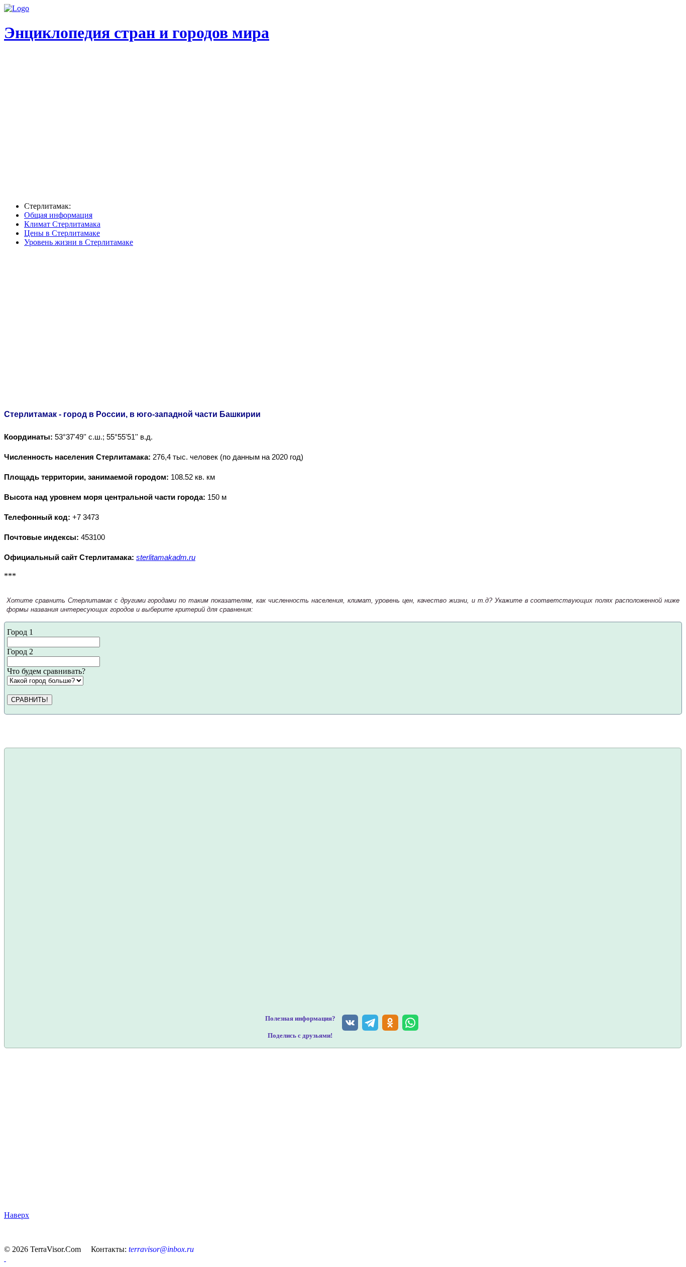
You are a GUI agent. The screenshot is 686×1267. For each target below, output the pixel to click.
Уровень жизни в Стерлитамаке (78, 242)
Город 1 (20, 632)
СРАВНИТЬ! (29, 699)
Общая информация (58, 215)
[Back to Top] (5, 1258)
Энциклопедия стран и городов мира (136, 33)
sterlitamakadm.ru (165, 557)
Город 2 (20, 651)
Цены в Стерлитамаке (62, 233)
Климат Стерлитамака (62, 224)
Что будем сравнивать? (46, 671)
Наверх (16, 1215)
